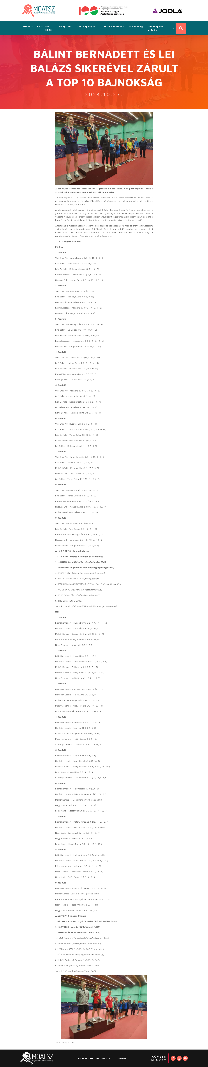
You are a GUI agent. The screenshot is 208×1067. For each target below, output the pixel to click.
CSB (38, 26)
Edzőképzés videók (155, 28)
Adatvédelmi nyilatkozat (95, 1058)
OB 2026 (48, 28)
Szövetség (136, 26)
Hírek (27, 26)
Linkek (122, 1058)
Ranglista (65, 26)
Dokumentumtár (113, 26)
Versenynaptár (87, 26)
